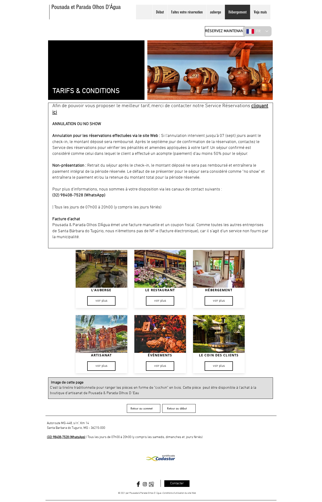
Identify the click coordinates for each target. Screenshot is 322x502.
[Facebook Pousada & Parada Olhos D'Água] (138, 484)
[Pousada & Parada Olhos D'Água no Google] (151, 484)
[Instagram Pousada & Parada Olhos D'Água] (145, 484)
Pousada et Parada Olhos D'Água (86, 7)
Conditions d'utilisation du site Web (179, 493)
